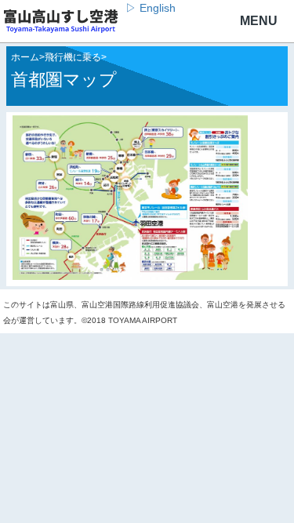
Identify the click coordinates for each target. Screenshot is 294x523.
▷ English (150, 8)
